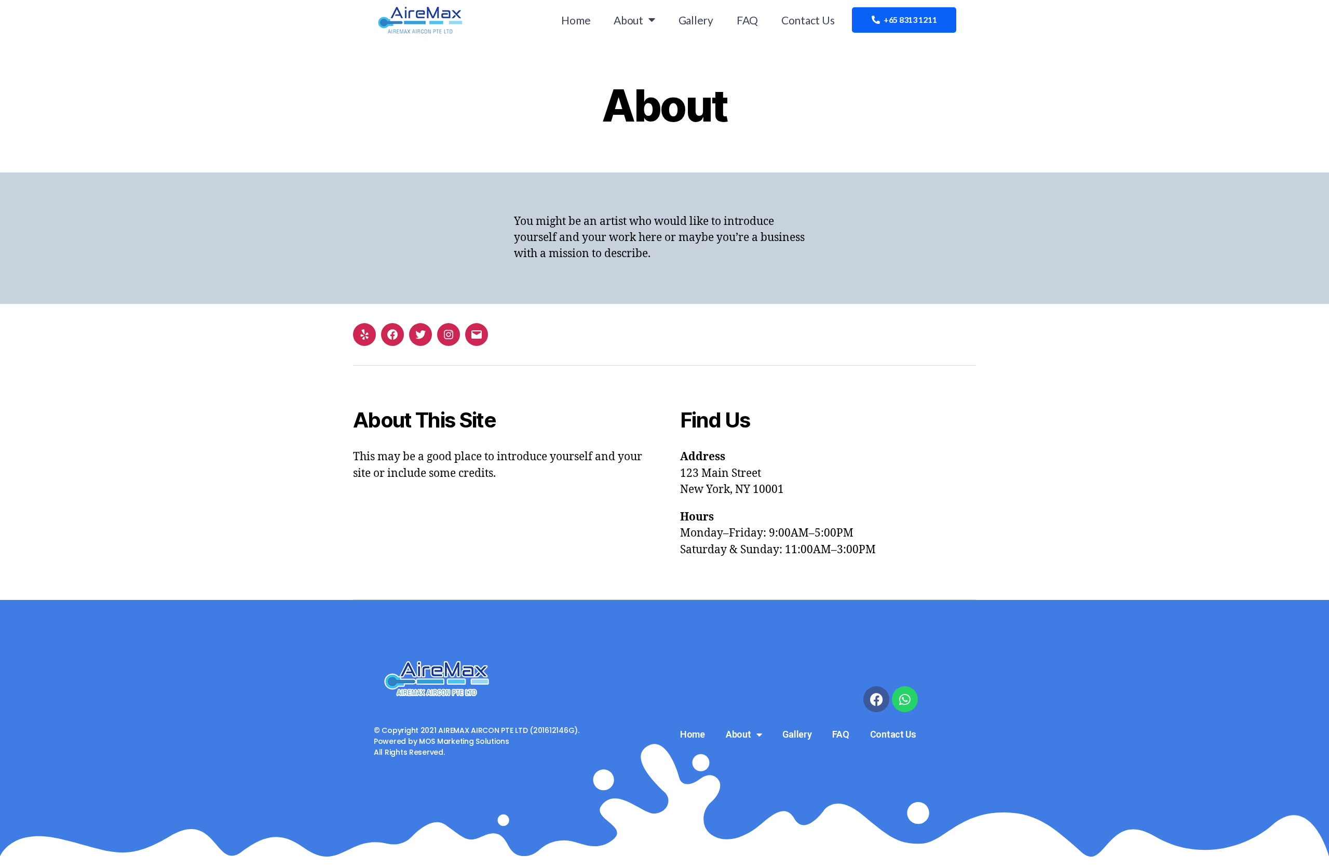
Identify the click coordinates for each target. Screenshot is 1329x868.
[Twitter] (420, 334)
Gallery (696, 20)
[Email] (476, 334)
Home (575, 20)
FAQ (747, 20)
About (628, 20)
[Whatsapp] (905, 699)
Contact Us (807, 20)
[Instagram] (448, 334)
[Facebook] (392, 334)
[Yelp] (364, 334)
